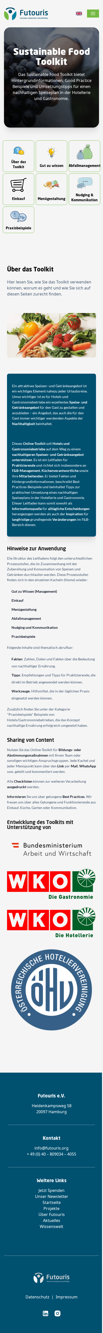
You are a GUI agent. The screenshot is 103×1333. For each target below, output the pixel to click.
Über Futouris (51, 1214)
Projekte (52, 1208)
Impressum (67, 1297)
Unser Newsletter (51, 1196)
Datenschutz (38, 1297)
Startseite (51, 1202)
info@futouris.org (51, 1148)
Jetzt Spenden (51, 1190)
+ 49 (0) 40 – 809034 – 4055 (51, 1154)
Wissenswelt (51, 1226)
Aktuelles (51, 1220)
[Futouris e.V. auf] (45, 1313)
